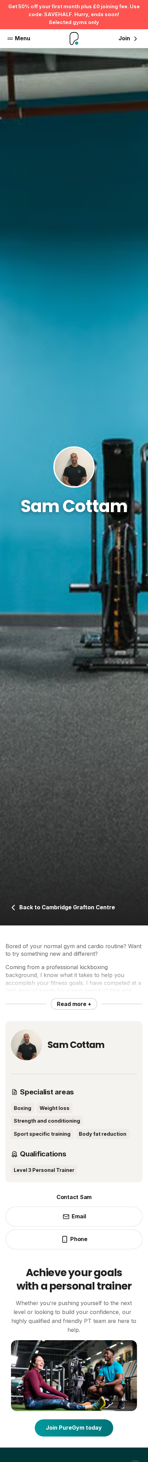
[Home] (74, 38)
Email (79, 1216)
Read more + (74, 1003)
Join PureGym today (74, 1427)
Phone (78, 1239)
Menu (22, 38)
